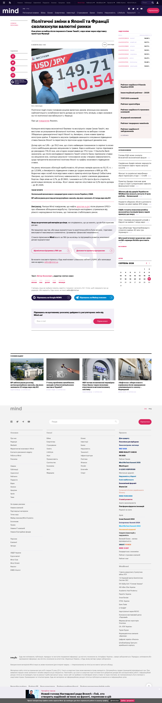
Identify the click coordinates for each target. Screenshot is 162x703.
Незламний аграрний (127, 529)
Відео (12, 483)
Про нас (13, 438)
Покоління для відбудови (129, 442)
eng (27, 8)
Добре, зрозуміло (127, 700)
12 (130, 275)
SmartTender (123, 597)
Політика (84, 459)
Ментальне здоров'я (126, 473)
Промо (12, 525)
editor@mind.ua (51, 262)
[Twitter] (133, 9)
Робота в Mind (15, 455)
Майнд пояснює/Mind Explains (21, 518)
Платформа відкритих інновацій (131, 506)
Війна (43, 13)
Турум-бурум (124, 630)
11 (125, 275)
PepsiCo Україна (125, 594)
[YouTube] (141, 9)
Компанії (13, 542)
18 (125, 279)
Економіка (14, 25)
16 (149, 275)
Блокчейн (84, 469)
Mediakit (13, 445)
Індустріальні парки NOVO (129, 611)
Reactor (13, 566)
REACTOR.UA (131, 2)
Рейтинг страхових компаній (129, 555)
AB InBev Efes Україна (127, 587)
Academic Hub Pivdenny (128, 590)
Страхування (82, 13)
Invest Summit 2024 (127, 519)
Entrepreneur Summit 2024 (129, 522)
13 (135, 275)
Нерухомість (110, 13)
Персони (13, 539)
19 (130, 279)
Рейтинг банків (124, 459)
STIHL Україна (124, 601)
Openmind (37, 2)
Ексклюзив (14, 521)
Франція (62, 282)
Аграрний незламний (131, 118)
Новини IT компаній (17, 528)
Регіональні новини (31, 13)
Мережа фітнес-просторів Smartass (129, 622)
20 (135, 279)
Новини (20, 2)
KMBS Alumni (121, 2)
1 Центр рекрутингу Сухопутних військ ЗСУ (130, 573)
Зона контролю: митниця (129, 445)
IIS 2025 (122, 455)
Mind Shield (14, 563)
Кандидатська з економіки (129, 551)
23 (149, 279)
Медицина (50, 473)
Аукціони (61, 2)
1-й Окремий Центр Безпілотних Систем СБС (131, 579)
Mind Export (123, 466)
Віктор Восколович (45, 276)
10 (121, 275)
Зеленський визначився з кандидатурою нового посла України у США (62, 194)
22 (144, 279)
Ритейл (83, 466)
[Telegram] (137, 9)
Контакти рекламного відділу (21, 452)
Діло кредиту (124, 438)
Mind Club (81, 2)
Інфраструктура (87, 455)
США (54, 282)
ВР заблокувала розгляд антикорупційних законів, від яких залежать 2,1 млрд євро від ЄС (71, 198)
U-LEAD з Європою (127, 469)
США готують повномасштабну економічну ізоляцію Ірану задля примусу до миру (134, 212)
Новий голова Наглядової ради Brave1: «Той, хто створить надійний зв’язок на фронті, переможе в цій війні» (76, 697)
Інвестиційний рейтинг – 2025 (135, 93)
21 (140, 279)
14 (140, 275)
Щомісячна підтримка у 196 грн (48, 251)
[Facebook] (129, 9)
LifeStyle (121, 13)
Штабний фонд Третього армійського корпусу (128, 644)
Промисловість (52, 459)
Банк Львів (123, 604)
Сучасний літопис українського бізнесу (131, 491)
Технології (131, 13)
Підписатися (153, 10)
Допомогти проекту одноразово (90, 251)
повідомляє (44, 121)
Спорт (83, 473)
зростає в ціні (83, 207)
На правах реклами (17, 504)
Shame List (123, 487)
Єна (40, 282)
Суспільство (51, 462)
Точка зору (14, 514)
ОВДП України (123, 31)
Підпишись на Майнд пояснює (93, 298)
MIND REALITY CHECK (128, 452)
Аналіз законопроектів (127, 503)
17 (121, 279)
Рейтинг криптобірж (130, 104)
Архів (68, 2)
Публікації (28, 2)
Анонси (53, 2)
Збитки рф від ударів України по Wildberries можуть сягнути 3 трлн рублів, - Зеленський (134, 194)
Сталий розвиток (125, 499)
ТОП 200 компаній (130, 98)
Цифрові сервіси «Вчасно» (129, 639)
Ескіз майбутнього (126, 480)
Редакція (13, 442)
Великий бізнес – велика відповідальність (128, 540)
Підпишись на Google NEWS (49, 298)
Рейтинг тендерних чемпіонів (135, 123)
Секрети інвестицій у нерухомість (127, 534)
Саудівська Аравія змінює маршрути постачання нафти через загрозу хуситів (134, 165)
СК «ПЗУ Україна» (125, 626)
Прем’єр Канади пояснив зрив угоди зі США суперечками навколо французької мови (134, 183)
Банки (92, 13)
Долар (47, 282)
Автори (13, 546)
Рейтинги (13, 476)
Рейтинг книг (123, 558)
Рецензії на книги (125, 510)
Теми (12, 497)
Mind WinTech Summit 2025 (130, 462)
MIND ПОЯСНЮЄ (126, 496)
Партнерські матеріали (19, 511)
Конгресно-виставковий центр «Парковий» (130, 616)
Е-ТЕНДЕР (122, 608)
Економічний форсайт (127, 483)
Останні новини (124, 150)
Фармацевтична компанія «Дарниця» (128, 635)
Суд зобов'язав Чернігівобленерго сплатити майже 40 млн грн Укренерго (133, 230)
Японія (34, 282)
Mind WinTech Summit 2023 (130, 526)
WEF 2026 (123, 449)
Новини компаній (16, 508)
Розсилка (13, 459)
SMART (125, 544)
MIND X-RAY (124, 548)
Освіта (100, 13)
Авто (48, 469)
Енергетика (60, 13)
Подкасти (46, 2)
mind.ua (90, 665)
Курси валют (15, 556)
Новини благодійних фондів (20, 532)
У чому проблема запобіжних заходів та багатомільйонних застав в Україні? (60, 385)
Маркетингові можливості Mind (22, 449)
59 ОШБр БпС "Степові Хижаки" (131, 584)
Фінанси (84, 462)
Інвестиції (71, 13)
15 (144, 275)
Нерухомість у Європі (127, 476)
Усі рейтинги (124, 135)
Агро (48, 455)
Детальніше (114, 700)
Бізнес (50, 13)
